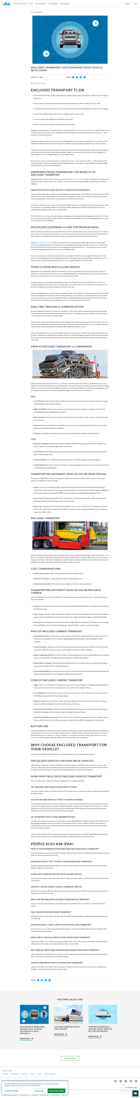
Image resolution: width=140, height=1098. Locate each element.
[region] (35, 1088)
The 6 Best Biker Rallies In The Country (66, 1028)
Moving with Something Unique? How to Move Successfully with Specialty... (32, 1030)
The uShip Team (39, 83)
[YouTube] (131, 1081)
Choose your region (129, 1086)
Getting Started (19, 4)
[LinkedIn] (136, 1081)
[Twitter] (126, 1081)
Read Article (25, 1038)
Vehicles (5, 1074)
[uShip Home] (6, 3)
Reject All (39, 1091)
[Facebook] (115, 1081)
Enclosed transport (78, 179)
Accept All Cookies (56, 1091)
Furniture (25, 1074)
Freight (32, 1074)
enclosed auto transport (44, 242)
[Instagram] (120, 1081)
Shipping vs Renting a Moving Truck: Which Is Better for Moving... (100, 1029)
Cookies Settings (11, 1091)
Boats (40, 1074)
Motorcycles (15, 1074)
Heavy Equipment (50, 1074)
